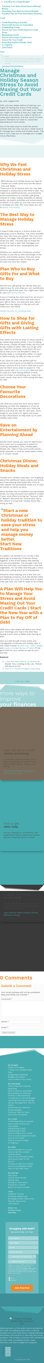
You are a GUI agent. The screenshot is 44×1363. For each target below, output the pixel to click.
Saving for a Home (16, 1185)
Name (5, 1021)
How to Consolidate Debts (20, 1166)
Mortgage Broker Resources (21, 1198)
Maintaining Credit (16, 1131)
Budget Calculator (16, 1077)
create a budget (11, 648)
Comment (6, 999)
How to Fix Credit (16, 1138)
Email (4, 1027)
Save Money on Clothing (19, 1093)
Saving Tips (13, 1180)
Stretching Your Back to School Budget (19, 1108)
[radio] (22, 1278)
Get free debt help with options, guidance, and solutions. (18, 843)
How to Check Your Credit (20, 1133)
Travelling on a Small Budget (21, 1098)
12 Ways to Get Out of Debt (20, 1164)
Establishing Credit (17, 1128)
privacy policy (15, 1273)
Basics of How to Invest (19, 1187)
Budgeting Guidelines (18, 1074)
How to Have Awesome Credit (22, 1136)
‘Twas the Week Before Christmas (21, 661)
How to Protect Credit (18, 1140)
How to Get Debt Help (18, 1168)
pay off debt (27, 648)
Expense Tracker (16, 1194)
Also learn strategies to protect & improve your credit (19, 772)
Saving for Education (18, 1182)
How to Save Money (17, 1178)
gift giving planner (16, 293)
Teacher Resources (17, 1201)
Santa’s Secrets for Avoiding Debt (15, 311)
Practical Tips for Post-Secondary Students (19, 1113)
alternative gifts (22, 370)
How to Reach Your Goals (19, 1079)
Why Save (12, 1175)
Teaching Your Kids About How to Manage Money (21, 7)
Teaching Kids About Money (21, 1100)
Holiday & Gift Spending (19, 1095)
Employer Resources (17, 1196)
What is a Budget (16, 1067)
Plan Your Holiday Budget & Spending (22, 668)
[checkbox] (22, 1279)
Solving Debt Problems (12, 66)
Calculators (13, 1203)
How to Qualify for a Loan (20, 1149)
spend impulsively (10, 207)
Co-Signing (13, 1143)
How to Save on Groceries (20, 1091)
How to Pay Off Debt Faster (20, 1156)
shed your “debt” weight (31, 645)
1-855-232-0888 (22, 681)
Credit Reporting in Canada (20, 1121)
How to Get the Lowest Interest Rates (18, 1153)
